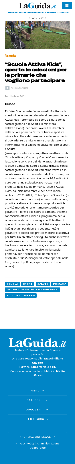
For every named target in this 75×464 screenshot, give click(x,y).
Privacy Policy (25, 443)
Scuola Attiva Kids (21, 295)
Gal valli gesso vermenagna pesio (32, 289)
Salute (43, 284)
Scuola (12, 284)
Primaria (59, 284)
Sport (28, 284)
